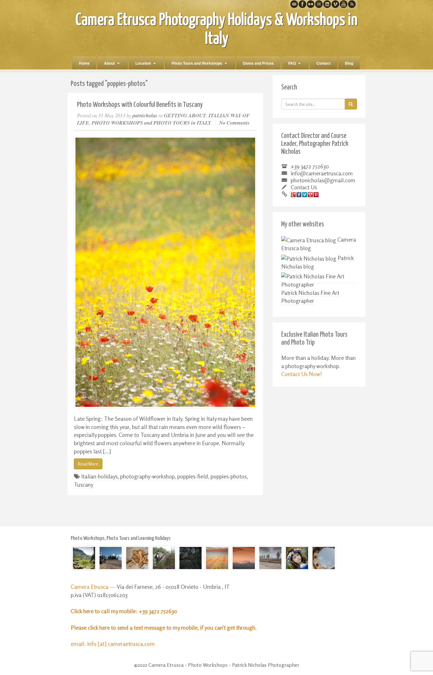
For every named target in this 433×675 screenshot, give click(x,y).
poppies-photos (228, 476)
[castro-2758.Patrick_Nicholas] (164, 558)
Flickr (310, 4)
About (109, 63)
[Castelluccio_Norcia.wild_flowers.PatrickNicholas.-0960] (217, 558)
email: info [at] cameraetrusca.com (113, 643)
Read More (88, 463)
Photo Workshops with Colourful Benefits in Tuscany (140, 104)
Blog (349, 63)
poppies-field (192, 476)
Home (84, 63)
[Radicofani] (243, 558)
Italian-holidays (99, 476)
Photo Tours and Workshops (196, 63)
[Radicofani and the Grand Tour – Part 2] (110, 558)
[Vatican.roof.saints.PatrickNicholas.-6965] (270, 558)
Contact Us (304, 187)
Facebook (302, 4)
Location (143, 63)
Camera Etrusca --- (94, 586)
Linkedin (327, 4)
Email (294, 4)
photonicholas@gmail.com (323, 180)
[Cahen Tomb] (190, 558)
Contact (323, 63)
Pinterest (316, 194)
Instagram (319, 4)
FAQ (292, 63)
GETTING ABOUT (185, 115)
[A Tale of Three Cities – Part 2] (137, 558)
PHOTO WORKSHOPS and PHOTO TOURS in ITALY (151, 122)
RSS (352, 4)
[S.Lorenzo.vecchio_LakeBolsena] (323, 558)
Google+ (293, 194)
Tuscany (83, 484)
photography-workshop (147, 476)
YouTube (343, 4)
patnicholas (144, 115)
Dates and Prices (258, 63)
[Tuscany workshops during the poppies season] (165, 272)
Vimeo (335, 4)
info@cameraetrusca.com (322, 173)
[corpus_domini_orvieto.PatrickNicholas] (297, 558)
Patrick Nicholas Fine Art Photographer (310, 296)
